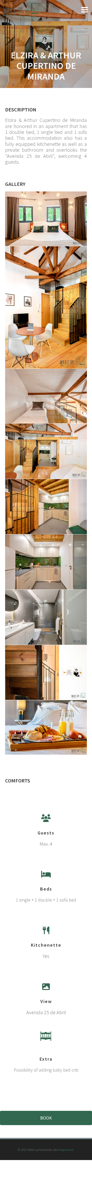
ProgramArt (65, 1150)
